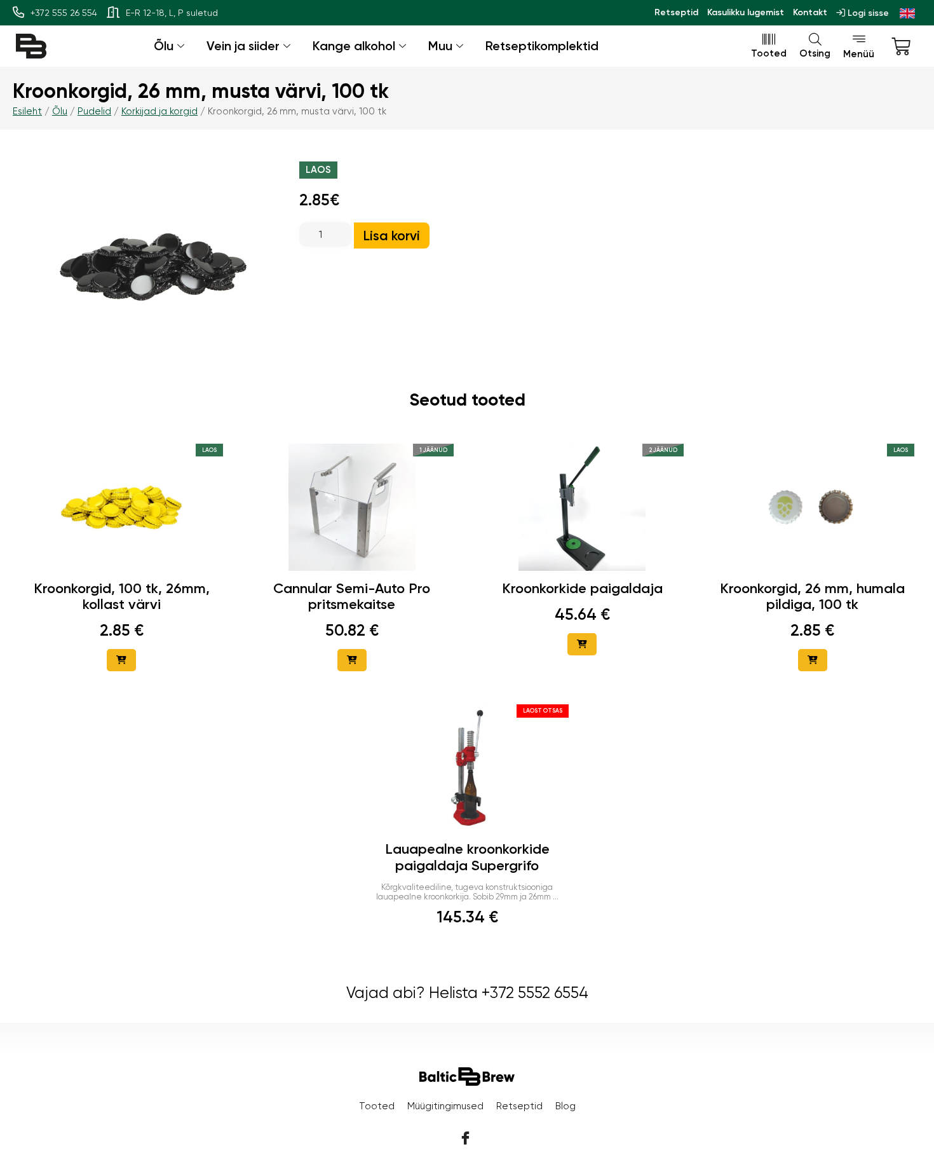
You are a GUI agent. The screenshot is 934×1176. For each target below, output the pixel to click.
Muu (440, 45)
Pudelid (94, 111)
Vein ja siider (243, 45)
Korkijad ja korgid (159, 111)
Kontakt (810, 12)
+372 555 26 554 (63, 13)
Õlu (163, 45)
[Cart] (901, 46)
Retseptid (676, 12)
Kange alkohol (354, 45)
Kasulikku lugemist (745, 12)
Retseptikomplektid (542, 45)
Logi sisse (867, 13)
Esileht (27, 111)
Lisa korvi (391, 235)
